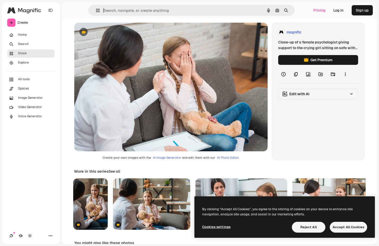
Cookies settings (216, 227)
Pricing (319, 10)
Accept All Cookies (348, 227)
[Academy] (21, 236)
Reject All (308, 227)
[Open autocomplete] (96, 10)
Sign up (362, 10)
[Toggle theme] (30, 236)
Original (107, 32)
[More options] (345, 74)
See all (114, 171)
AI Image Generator (167, 158)
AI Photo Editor (228, 158)
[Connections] (11, 236)
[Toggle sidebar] (50, 10)
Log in (338, 10)
